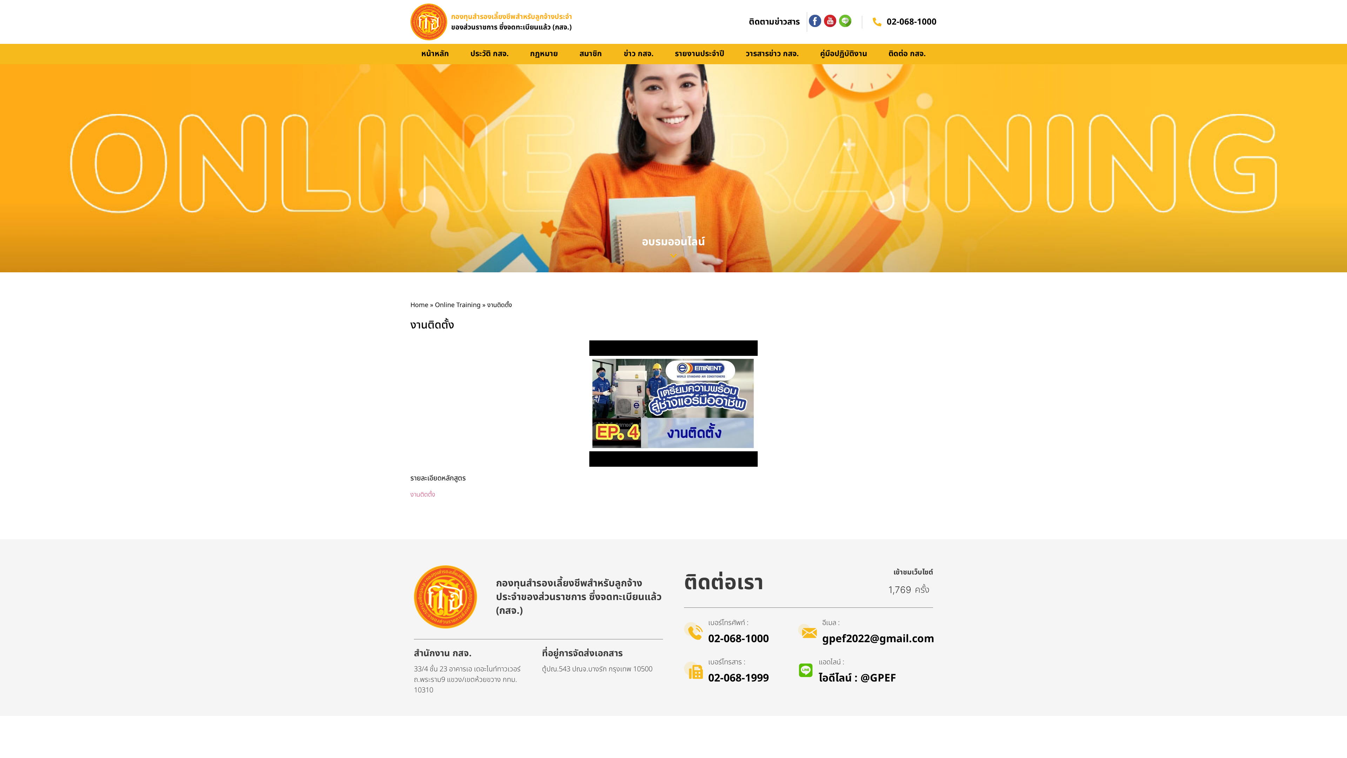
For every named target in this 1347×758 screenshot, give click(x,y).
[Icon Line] (845, 21)
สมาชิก (590, 54)
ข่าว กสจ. (639, 54)
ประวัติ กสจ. (489, 54)
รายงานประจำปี (699, 54)
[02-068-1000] (877, 22)
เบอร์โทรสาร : (726, 662)
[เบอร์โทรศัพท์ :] (693, 630)
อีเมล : (831, 623)
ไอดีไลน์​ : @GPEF (857, 678)
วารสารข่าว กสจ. (772, 54)
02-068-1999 (738, 678)
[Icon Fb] (815, 21)
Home (419, 305)
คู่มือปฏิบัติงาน (843, 54)
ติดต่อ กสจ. (907, 54)
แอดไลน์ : (831, 662)
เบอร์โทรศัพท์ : (728, 623)
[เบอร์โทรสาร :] (693, 670)
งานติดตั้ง (422, 494)
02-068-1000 (912, 22)
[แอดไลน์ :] (805, 670)
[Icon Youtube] (830, 21)
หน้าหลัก (435, 54)
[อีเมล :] (807, 630)
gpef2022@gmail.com (878, 639)
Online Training (458, 305)
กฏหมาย (544, 54)
